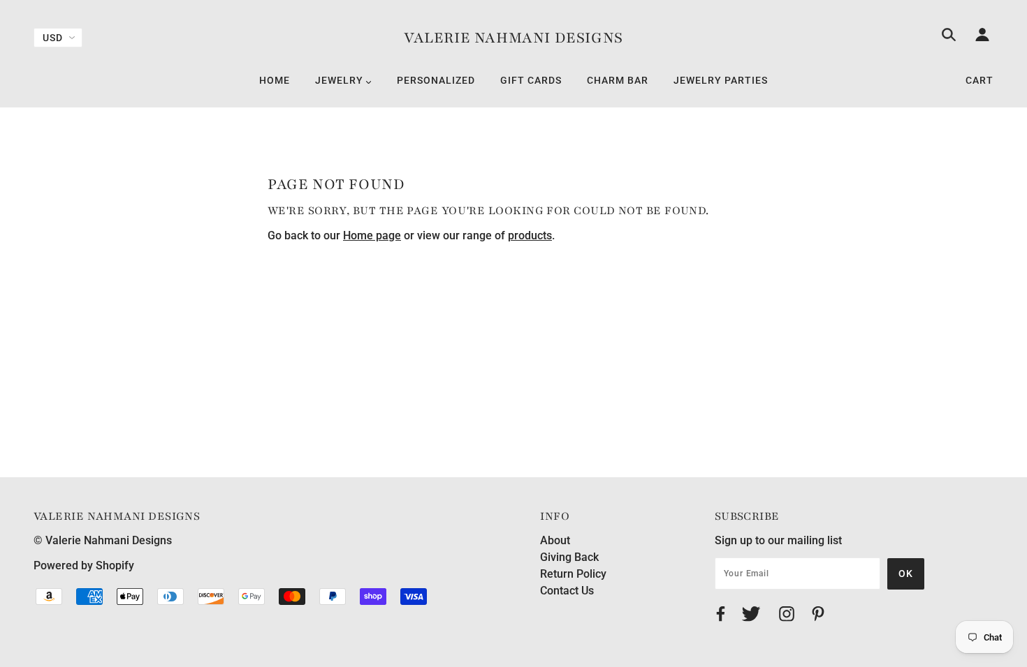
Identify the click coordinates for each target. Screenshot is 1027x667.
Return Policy (573, 573)
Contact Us (567, 590)
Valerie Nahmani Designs (513, 38)
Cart (979, 80)
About (555, 540)
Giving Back (569, 557)
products (530, 235)
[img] (949, 37)
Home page (372, 235)
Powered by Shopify (84, 565)
